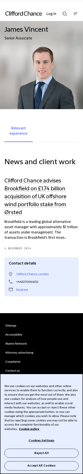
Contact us (12, 371)
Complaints (13, 362)
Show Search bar (65, 12)
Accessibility (13, 334)
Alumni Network (16, 343)
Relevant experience (18, 131)
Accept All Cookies (41, 465)
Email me (22, 290)
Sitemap (10, 325)
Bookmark (73, 252)
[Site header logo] (34, 13)
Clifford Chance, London (32, 274)
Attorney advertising (19, 353)
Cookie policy (29, 429)
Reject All (41, 453)
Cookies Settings (41, 440)
